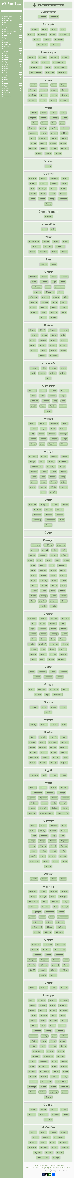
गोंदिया (54, 629)
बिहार (4, 25)
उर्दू (52, 1169)
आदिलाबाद (36, 945)
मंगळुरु (54, 482)
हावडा (53, 1142)
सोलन (63, 373)
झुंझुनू (34, 851)
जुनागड (56, 297)
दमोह (30, 560)
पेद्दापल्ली (56, 965)
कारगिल (52, 396)
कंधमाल (33, 752)
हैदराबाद (35, 950)
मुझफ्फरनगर (45, 1072)
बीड (34, 624)
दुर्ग (33, 189)
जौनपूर (34, 1046)
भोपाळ (33, 555)
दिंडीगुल (43, 897)
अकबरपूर (42, 1000)
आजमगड (63, 1005)
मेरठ (54, 1066)
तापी (64, 312)
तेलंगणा (5, 84)
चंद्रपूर (63, 624)
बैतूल (55, 550)
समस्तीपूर (33, 148)
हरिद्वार (64, 1110)
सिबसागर (32, 100)
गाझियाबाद (34, 1036)
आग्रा (32, 1000)
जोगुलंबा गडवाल (60, 950)
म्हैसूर (64, 482)
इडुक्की (55, 505)
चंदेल (32, 672)
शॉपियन (53, 406)
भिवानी (43, 330)
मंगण (54, 879)
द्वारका (56, 242)
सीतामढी (65, 148)
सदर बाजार (44, 252)
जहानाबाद (32, 128)
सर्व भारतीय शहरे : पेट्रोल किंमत (40, 1165)
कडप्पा (31, 34)
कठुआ (63, 396)
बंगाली (44, 1167)
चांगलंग (32, 57)
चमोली (44, 1110)
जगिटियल (47, 950)
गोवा (4, 38)
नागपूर (44, 639)
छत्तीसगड (5, 29)
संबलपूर (43, 763)
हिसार (45, 335)
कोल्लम (49, 510)
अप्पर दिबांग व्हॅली (61, 67)
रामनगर (43, 487)
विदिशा (54, 606)
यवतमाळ (62, 659)
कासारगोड (38, 510)
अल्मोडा (33, 1110)
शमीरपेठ (43, 970)
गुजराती (49, 1167)
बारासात (53, 1132)
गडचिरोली (43, 629)
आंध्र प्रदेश (6, 18)
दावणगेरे (34, 472)
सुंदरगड (64, 763)
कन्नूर (66, 505)
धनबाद (34, 429)
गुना (33, 565)
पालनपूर (44, 307)
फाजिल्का (50, 793)
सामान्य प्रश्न (7, 97)
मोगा (54, 803)
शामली (44, 1087)
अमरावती (54, 619)
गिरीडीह (63, 429)
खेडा (66, 297)
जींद (63, 335)
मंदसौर (63, 575)
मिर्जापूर (64, 1066)
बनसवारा (54, 826)
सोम (64, 725)
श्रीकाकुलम (59, 40)
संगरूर (66, 808)
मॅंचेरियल (56, 960)
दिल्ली (5, 36)
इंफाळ (53, 672)
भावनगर (44, 282)
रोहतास (53, 143)
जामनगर (45, 297)
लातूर (65, 634)
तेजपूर (53, 100)
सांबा (43, 406)
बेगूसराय (33, 118)
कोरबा (53, 194)
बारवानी (45, 550)
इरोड (53, 897)
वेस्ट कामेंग (50, 72)
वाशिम (52, 659)
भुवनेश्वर (65, 742)
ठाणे (34, 659)
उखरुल (60, 677)
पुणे (43, 649)
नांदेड (53, 639)
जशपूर (64, 189)
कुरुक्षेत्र (54, 340)
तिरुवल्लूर (60, 922)
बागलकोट (33, 456)
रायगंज (60, 1153)
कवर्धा (43, 194)
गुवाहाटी (44, 90)
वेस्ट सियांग (63, 72)
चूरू (54, 836)
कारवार (53, 477)
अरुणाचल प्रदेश (7, 21)
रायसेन (35, 586)
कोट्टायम (60, 510)
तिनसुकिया (64, 100)
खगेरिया (54, 128)
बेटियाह (44, 118)
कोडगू (63, 477)
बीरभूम (36, 1137)
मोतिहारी (64, 133)
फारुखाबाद (37, 1031)
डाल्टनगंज (55, 424)
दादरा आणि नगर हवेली (9, 31)
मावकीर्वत (42, 689)
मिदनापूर (65, 1147)
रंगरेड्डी (66, 965)
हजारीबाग (52, 434)
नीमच (54, 581)
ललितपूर (61, 1056)
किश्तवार (35, 401)
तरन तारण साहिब (63, 813)
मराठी (11, 6)
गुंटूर (63, 29)
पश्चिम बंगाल (6, 93)
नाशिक (32, 644)
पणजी (54, 264)
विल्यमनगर (58, 695)
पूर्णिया (43, 143)
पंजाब (5, 75)
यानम (64, 775)
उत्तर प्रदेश (6, 88)
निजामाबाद (44, 965)
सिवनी (63, 591)
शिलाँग (38, 695)
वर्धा (43, 659)
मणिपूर (5, 62)
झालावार (64, 846)
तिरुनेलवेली (37, 922)
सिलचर (43, 100)
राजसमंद (63, 856)
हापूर (44, 1041)
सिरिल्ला (64, 970)
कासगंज (50, 1051)
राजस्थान (5, 77)
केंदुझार (44, 752)
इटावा (53, 1026)
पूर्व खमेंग (43, 57)
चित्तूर (45, 29)
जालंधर (55, 798)
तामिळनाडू (6, 82)
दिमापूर (34, 725)
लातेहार (44, 439)
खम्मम (49, 955)
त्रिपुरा (5, 86)
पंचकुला (63, 345)
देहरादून (54, 1110)
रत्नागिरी (62, 649)
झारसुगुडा (64, 747)
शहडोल (34, 596)
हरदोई (53, 1041)
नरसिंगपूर (44, 581)
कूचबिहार (46, 1137)
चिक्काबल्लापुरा (37, 467)
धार (58, 560)
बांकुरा (43, 1132)
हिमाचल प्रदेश (7, 45)
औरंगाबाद (66, 619)
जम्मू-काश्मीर (7, 47)
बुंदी (35, 836)
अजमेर (34, 826)
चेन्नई (44, 891)
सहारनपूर (34, 1082)
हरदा (52, 565)
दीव (53, 229)
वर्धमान (64, 1132)
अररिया (35, 113)
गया (54, 123)
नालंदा (55, 138)
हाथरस (63, 1041)
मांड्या (44, 482)
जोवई (32, 689)
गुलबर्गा (64, 472)
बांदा (34, 1016)
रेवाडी (44, 350)
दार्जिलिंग (33, 1142)
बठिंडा (54, 788)
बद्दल (4, 95)
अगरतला (33, 988)
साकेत (55, 252)
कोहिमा (44, 725)
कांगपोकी (64, 672)
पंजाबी (68, 1167)
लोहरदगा (54, 439)
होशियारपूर (44, 798)
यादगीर (53, 492)
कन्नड (53, 1167)
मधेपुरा (44, 133)
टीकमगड (54, 601)
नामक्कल (46, 907)
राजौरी (34, 406)
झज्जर (54, 335)
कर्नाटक (5, 51)
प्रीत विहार (48, 247)
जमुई (62, 123)
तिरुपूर (49, 922)
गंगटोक (34, 879)
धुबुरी (54, 85)
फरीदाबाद (53, 330)
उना (49, 378)
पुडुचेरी (5, 73)
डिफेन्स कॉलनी (34, 242)
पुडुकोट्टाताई (37, 912)
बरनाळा (43, 788)
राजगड (45, 586)
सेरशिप (49, 712)
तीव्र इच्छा (45, 62)
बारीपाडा (32, 742)
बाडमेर (33, 831)
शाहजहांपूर (33, 1087)
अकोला (44, 619)
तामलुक (56, 1158)
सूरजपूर (49, 204)
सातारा (43, 654)
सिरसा (64, 350)
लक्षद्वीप (5, 55)
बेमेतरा (66, 178)
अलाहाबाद (64, 1000)
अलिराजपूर (49, 545)
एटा (44, 1026)
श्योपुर (54, 596)
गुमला (42, 434)
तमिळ (45, 1169)
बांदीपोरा (53, 391)
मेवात (33, 345)
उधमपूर (49, 411)
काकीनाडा (42, 34)
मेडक (66, 960)
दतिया (40, 560)
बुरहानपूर (43, 555)
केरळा (5, 53)
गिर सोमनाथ (50, 292)
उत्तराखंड (5, 90)
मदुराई (66, 902)
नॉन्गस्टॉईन (54, 689)
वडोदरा (44, 317)
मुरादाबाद (32, 1072)
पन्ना (64, 581)
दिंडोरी (67, 560)
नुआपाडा (56, 758)
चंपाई (44, 707)
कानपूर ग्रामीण (38, 1051)
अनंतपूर (35, 29)
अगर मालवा (36, 545)
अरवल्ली (64, 277)
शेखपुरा (44, 148)
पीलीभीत (33, 1077)
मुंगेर (33, 138)
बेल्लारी (65, 456)
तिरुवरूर (50, 927)
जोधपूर (44, 851)
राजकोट (34, 312)
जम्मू (42, 396)
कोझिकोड (38, 515)
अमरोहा (43, 1005)
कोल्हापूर (54, 634)
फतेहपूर (49, 1031)
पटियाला (55, 808)
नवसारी (33, 307)
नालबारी (65, 95)
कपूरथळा (66, 798)
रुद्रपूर (66, 1115)
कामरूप (65, 90)
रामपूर (65, 1077)
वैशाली (59, 153)
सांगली (34, 654)
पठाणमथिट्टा (37, 520)
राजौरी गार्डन (60, 247)
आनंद (54, 277)
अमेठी (33, 1005)
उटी (56, 907)
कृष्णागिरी (55, 902)
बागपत (33, 1010)
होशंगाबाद (63, 565)
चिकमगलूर (51, 467)
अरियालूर (33, 891)
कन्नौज (53, 1046)
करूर (45, 902)
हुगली (43, 1142)
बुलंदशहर (54, 1021)
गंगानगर (53, 841)
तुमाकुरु (64, 487)
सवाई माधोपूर (35, 861)
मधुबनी (54, 133)
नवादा (64, 138)
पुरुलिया (49, 1153)
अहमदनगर (32, 619)
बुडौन (43, 1021)
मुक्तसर (32, 808)
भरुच (34, 282)
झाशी (43, 1046)
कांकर (34, 194)
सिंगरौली (42, 601)
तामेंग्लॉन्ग (49, 677)
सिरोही (56, 861)
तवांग (48, 67)
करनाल (43, 340)
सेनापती (37, 677)
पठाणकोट (44, 808)
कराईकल (35, 775)
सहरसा (64, 143)
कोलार (34, 482)
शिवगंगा (32, 917)
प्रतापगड (52, 856)
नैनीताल (32, 1115)
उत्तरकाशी (49, 1120)
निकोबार (43, 17)
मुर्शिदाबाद (38, 1153)
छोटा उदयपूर (37, 287)
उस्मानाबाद (54, 644)
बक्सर (65, 118)
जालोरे (54, 846)
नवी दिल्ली (37, 247)
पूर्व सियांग (54, 57)
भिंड (64, 550)
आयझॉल (34, 707)
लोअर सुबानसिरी (36, 67)
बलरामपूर (55, 178)
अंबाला (33, 330)
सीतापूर (33, 1092)
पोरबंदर (64, 307)
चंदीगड (5, 27)
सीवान (39, 153)
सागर (34, 591)
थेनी (52, 917)
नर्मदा (64, 302)
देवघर (65, 424)
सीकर (46, 861)
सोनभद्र (43, 1092)
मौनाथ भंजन (43, 1066)
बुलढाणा (53, 624)
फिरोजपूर (62, 793)
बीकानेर (64, 831)
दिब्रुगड (64, 85)
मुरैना (33, 581)
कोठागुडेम (60, 955)
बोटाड (63, 282)
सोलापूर (64, 654)
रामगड (33, 444)
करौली (54, 851)
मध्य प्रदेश (6, 58)
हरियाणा (5, 42)
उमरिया (44, 606)
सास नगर (32, 813)
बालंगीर (43, 737)
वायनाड (49, 525)
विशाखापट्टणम (42, 45)
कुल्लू (64, 368)
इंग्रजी (36, 1167)
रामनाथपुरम (50, 912)
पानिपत (34, 350)
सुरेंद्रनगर (54, 312)
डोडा (34, 396)
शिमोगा (54, 487)
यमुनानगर (54, 355)
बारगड (64, 737)
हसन (34, 477)
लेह (56, 401)
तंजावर (43, 917)
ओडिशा (5, 71)
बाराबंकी (44, 1016)
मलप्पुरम (49, 515)
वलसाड (54, 317)
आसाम (5, 23)
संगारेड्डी (33, 970)
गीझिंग (45, 879)
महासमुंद (63, 194)
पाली (42, 856)
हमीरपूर (54, 368)
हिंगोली (64, 629)
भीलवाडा (53, 831)
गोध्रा (61, 292)
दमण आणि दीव (7, 34)
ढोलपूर (32, 841)
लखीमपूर (44, 95)
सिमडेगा (64, 444)
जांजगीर (54, 189)
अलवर (44, 826)
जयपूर (33, 846)
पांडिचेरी (54, 775)
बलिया (53, 1010)
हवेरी (43, 477)
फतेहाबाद (64, 330)
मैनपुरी (65, 1061)
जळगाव (33, 634)
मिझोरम (5, 66)
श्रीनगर (63, 406)
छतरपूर (54, 555)
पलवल (53, 345)
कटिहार (43, 128)
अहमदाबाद (34, 277)
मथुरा (32, 1066)
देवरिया (35, 1026)
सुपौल (49, 153)
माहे (45, 775)
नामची (64, 879)
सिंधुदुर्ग (53, 654)
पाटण (54, 307)
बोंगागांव (44, 85)
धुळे (33, 629)
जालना (44, 634)
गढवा (53, 429)
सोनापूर (54, 763)
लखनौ (33, 1061)
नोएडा (56, 1072)
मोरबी (55, 302)
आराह (44, 113)
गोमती (54, 988)
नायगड (46, 758)
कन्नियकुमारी (34, 902)
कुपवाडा (46, 401)
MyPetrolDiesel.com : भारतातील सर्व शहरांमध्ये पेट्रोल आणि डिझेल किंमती (48, 1171)
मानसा (45, 803)
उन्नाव (65, 1092)
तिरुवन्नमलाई (37, 927)
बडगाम (43, 391)
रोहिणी (33, 252)
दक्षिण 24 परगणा (43, 1158)
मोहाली (64, 803)
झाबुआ (54, 570)
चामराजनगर (63, 462)
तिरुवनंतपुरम (51, 520)
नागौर (33, 856)
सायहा (64, 707)
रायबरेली (54, 1077)
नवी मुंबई (42, 644)
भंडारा (43, 624)
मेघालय (5, 64)
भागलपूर (54, 118)
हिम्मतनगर (34, 297)
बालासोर (53, 737)
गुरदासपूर (32, 798)
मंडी (34, 373)
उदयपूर (49, 866)
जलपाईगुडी (64, 1142)
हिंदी (40, 1167)
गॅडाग (54, 472)
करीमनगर (38, 955)
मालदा (55, 1147)
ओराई (66, 1072)
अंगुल (33, 737)
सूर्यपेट (44, 975)
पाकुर (65, 439)
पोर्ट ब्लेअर (55, 17)
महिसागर (34, 302)
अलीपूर (33, 1132)
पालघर (66, 644)
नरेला (66, 242)
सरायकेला (53, 444)
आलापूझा (33, 505)
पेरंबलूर (65, 907)
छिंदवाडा (64, 555)
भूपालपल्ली (61, 945)
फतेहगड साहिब (37, 793)
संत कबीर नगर (47, 1082)
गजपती (54, 747)
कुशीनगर (36, 1056)
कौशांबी (61, 1051)
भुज (54, 282)
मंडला (54, 575)
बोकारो (33, 424)
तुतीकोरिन (61, 927)
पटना (34, 143)
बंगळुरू (44, 456)
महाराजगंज (44, 1061)
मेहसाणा (45, 302)
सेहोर (53, 591)
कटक (33, 747)
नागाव (55, 95)
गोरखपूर (64, 1036)
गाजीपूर (45, 1036)
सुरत (44, 312)
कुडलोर (65, 891)
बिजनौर (33, 1021)
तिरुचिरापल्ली (63, 917)
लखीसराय (33, 133)
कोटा (63, 851)
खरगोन (44, 575)
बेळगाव (55, 456)
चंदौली (64, 1021)
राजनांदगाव (63, 199)
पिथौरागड (56, 1115)
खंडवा (34, 575)
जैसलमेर (43, 846)
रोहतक (54, 350)
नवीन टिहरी (44, 1115)
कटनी (63, 570)
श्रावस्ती (54, 1087)
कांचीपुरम (63, 897)
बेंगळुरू (33, 462)
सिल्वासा (48, 216)
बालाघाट (34, 550)
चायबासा (43, 424)
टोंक (65, 861)
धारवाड (44, 472)
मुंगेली (33, 199)
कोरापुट (64, 752)
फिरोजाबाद (60, 1031)
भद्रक (42, 742)
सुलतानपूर (54, 1092)
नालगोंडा (32, 965)
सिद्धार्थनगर (65, 1087)
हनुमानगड (65, 841)
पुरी (66, 758)
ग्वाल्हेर (43, 565)
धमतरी (65, 184)
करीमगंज (33, 95)
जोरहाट (54, 90)
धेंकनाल (43, 747)
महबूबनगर (45, 960)
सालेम (62, 912)
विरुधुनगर (60, 932)
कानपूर (64, 1046)
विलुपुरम (48, 932)
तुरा (48, 695)
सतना (44, 591)
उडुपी (43, 492)
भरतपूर (43, 831)
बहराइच (43, 1010)
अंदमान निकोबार (8, 16)
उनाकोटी (64, 988)
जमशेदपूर (64, 434)
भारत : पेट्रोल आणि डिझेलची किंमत (50, 5)
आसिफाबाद (48, 945)
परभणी (34, 649)
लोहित (35, 62)
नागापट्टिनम (33, 907)
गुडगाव (35, 335)
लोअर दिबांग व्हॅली (59, 62)
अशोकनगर (61, 545)
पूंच (64, 401)
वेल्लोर (37, 932)
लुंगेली (54, 707)
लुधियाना (34, 803)
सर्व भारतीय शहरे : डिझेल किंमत (56, 1165)
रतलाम (55, 586)
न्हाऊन (43, 345)
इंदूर (34, 570)
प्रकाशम (47, 40)
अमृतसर (33, 788)
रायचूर (33, 487)
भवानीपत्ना (53, 742)
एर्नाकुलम (44, 505)
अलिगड (53, 1000)
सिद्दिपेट (54, 970)
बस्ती (63, 1016)
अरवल (54, 113)
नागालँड (5, 69)
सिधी (33, 601)
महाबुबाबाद (33, 960)
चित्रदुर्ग (63, 467)
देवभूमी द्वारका (60, 287)
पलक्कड (60, 515)
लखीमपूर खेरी (49, 1056)
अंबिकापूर (33, 178)
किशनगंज (65, 128)
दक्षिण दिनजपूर (59, 1137)
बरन (64, 826)
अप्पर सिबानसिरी (36, 72)
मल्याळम (58, 1167)
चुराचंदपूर (42, 672)
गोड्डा (32, 434)
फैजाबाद (62, 1026)
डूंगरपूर (43, 841)
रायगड (43, 199)
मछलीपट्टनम (64, 34)
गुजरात (5, 40)
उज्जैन (64, 601)
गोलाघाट (33, 90)
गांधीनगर (38, 292)
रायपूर (52, 199)
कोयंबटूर (54, 891)
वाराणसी (49, 1097)
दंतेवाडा (55, 184)
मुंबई (34, 639)
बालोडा (44, 178)
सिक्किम (5, 79)
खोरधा (54, 752)
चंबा (44, 368)
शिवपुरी (64, 596)
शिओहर (54, 148)
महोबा (55, 1061)
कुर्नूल (53, 34)
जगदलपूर (43, 189)
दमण (44, 229)
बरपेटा (34, 85)
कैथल (33, 340)
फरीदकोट (64, 788)
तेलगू (49, 1169)
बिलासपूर (44, 184)
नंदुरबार (63, 639)
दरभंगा (45, 123)
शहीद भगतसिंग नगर (47, 813)
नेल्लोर (37, 40)
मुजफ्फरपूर (43, 138)
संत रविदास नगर (62, 1082)
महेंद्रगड (64, 340)
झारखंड (5, 49)
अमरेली (45, 277)
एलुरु (54, 29)
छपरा (35, 123)
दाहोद (48, 287)
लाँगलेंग (54, 725)
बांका (63, 113)
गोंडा (54, 1036)
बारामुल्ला (65, 391)
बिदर (42, 462)
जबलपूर (43, 570)
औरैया (53, 1005)
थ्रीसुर (62, 520)
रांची (42, 444)
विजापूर (33, 184)
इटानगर (65, 57)
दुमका (44, 429)
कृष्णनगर (44, 1147)
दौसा (62, 836)
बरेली (54, 1016)
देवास (49, 560)
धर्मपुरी (33, 897)
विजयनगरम (55, 45)
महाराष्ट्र (5, 60)
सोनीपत (43, 355)
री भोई (66, 689)
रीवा (64, 586)
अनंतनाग (32, 391)
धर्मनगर (44, 988)
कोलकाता (33, 1147)
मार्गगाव (44, 264)
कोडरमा (33, 439)
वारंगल (54, 975)
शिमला (53, 373)
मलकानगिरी (34, 758)
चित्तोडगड (44, 836)
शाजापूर (44, 596)
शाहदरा (65, 252)
